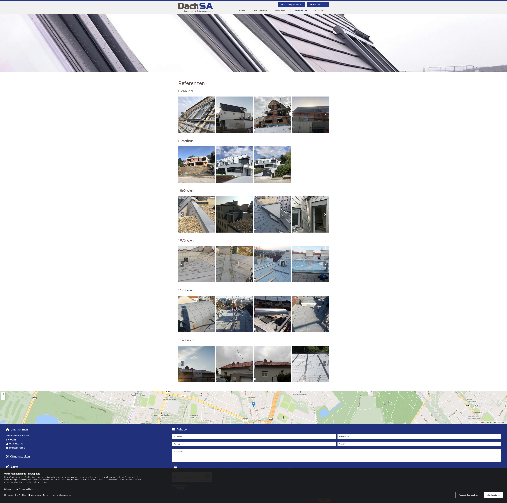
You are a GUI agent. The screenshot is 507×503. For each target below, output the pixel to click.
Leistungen (259, 10)
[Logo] (195, 7)
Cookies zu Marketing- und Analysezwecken (51, 495)
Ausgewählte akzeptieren (468, 495)
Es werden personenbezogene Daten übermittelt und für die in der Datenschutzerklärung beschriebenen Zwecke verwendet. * (235, 468)
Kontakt (320, 10)
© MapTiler (480, 422)
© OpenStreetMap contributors (495, 422)
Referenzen (300, 10)
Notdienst (280, 10)
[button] (318, 4)
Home (242, 10)
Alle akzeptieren (493, 495)
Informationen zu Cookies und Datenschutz (22, 489)
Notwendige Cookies (16, 495)
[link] (260, 11)
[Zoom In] (3, 394)
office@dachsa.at (17, 448)
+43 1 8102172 (16, 443)
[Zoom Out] (3, 398)
